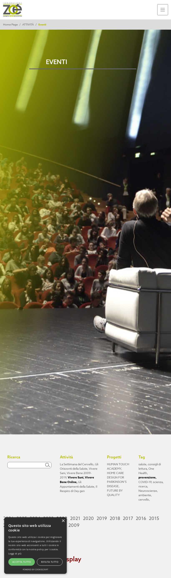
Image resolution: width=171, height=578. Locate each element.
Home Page (10, 24)
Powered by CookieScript (35, 569)
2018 (115, 518)
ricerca (143, 486)
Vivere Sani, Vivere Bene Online (77, 479)
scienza (158, 482)
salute (142, 464)
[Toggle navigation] (162, 9)
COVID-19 (145, 482)
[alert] (35, 545)
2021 (75, 518)
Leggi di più (15, 553)
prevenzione (147, 477)
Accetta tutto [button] (21, 561)
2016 (141, 518)
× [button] (63, 520)
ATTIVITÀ (28, 24)
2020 (88, 518)
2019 (102, 518)
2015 (154, 518)
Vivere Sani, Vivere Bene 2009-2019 (78, 473)
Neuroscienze (148, 491)
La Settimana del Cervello (77, 464)
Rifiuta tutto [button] (49, 561)
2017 (128, 518)
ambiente (145, 495)
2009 (73, 525)
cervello (144, 499)
